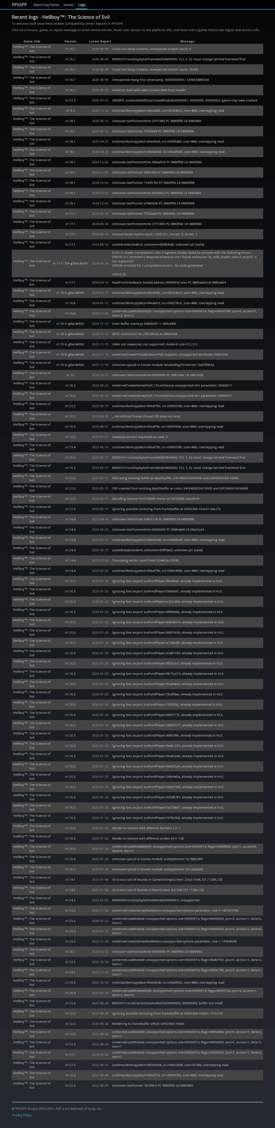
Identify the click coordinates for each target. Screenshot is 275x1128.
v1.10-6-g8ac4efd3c (70, 293)
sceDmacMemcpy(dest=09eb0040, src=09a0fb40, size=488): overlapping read (168, 540)
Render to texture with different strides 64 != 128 (148, 838)
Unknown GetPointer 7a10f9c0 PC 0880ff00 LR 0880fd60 (152, 1085)
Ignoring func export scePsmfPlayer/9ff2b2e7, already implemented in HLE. (167, 663)
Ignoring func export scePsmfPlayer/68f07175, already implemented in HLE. (167, 715)
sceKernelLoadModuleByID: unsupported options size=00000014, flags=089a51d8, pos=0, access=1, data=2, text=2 (185, 313)
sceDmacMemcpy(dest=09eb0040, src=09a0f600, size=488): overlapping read (168, 983)
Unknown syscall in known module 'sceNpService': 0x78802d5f (157, 859)
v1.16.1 (70, 49)
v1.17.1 (70, 214)
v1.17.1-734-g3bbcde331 (70, 263)
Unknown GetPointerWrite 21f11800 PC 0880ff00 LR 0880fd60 (157, 121)
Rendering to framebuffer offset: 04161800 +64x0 (148, 1024)
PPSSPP (19, 4)
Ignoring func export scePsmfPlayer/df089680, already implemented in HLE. (167, 612)
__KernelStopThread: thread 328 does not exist (146, 416)
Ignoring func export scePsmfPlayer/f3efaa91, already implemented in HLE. (167, 591)
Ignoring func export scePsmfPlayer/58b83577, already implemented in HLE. (168, 725)
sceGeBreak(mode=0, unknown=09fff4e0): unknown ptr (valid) (157, 550)
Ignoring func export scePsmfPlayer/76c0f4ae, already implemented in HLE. (167, 694)
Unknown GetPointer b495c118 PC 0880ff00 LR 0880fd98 (153, 519)
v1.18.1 (70, 121)
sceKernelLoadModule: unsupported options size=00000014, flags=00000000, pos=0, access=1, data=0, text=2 (187, 921)
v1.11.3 (70, 100)
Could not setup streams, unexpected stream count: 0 (151, 49)
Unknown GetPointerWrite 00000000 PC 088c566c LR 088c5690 (157, 375)
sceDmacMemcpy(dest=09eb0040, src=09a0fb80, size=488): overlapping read (168, 152)
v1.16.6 (70, 303)
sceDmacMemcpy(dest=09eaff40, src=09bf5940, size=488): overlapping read (167, 427)
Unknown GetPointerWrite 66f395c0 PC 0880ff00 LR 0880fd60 (156, 193)
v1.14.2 (70, 900)
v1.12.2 (70, 406)
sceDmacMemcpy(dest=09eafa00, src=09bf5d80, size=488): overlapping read (168, 141)
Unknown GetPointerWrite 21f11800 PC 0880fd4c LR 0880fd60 (157, 224)
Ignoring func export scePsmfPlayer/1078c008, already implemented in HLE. (168, 818)
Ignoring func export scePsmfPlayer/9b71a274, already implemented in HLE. (168, 674)
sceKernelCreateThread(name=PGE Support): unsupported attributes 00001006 (170, 354)
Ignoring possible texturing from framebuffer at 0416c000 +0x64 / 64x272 (166, 509)
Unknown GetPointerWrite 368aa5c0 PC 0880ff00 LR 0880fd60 (157, 162)
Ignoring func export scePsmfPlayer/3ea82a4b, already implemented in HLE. (168, 756)
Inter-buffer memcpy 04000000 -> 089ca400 (144, 324)
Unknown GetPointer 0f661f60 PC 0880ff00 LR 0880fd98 (152, 172)
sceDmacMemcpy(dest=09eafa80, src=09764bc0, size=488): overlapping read (168, 111)
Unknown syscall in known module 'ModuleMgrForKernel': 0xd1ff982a (163, 365)
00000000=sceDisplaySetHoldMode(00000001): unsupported (155, 900)
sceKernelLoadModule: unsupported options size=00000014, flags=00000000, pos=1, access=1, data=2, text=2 (187, 1055)
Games (69, 5)
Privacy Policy (22, 1115)
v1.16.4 (70, 993)
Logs (81, 5)
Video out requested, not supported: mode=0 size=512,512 (154, 344)
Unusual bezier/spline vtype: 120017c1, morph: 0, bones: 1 (154, 234)
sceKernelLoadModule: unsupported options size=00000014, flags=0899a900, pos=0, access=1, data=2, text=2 (187, 1034)
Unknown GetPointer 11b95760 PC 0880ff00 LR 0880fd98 (153, 183)
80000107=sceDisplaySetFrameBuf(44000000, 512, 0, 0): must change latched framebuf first (179, 59)
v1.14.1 (70, 880)
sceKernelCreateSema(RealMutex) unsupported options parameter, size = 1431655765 (175, 910)
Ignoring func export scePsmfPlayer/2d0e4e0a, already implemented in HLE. (168, 777)
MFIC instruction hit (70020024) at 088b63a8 (144, 334)
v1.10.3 (70, 427)
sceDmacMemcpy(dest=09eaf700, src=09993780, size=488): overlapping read (168, 447)
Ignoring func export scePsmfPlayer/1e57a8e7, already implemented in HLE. (168, 807)
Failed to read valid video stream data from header (149, 90)
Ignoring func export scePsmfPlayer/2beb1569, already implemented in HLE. (168, 787)
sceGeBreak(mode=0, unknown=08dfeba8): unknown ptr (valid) (158, 244)
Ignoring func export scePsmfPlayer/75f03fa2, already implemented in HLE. (167, 705)
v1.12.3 (70, 478)
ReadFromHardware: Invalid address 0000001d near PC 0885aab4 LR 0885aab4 (169, 282)
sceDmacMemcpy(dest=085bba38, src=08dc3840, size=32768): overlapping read (170, 1065)
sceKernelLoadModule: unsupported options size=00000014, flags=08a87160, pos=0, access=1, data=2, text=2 (187, 962)
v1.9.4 (70, 111)
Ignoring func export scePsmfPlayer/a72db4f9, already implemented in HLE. (168, 643)
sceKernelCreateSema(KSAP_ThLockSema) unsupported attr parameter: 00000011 (172, 385)
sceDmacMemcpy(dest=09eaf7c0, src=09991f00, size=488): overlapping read (167, 1075)
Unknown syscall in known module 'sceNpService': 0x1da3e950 (157, 869)
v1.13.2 (70, 437)
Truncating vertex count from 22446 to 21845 (145, 560)
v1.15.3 (70, 457)
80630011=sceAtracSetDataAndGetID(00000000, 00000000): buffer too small (167, 1003)
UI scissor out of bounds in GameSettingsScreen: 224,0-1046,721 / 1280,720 (167, 880)
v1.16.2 (70, 385)
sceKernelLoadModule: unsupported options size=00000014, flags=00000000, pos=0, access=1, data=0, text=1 (187, 931)
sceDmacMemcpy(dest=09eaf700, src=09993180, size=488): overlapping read (168, 406)
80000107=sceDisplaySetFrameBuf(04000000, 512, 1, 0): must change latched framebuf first (179, 468)
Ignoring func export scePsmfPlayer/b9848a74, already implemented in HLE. (168, 622)
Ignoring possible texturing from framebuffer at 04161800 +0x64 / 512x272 (167, 1013)
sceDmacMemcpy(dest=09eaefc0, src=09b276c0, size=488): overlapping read (168, 303)
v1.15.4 (70, 447)
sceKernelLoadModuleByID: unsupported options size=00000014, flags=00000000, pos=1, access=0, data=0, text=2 (185, 849)
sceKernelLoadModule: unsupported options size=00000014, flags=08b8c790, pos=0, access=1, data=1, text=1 (187, 972)
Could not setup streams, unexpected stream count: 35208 (155, 69)
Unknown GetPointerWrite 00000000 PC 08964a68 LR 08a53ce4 (158, 530)
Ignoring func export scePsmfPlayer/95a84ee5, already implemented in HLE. (168, 684)
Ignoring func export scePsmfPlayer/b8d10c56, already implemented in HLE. (168, 632)
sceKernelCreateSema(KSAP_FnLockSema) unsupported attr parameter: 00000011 (172, 396)
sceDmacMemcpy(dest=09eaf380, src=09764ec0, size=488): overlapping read (168, 293)
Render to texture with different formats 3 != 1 (146, 828)
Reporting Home (46, 5)
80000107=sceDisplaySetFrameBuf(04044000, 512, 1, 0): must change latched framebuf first (179, 457)
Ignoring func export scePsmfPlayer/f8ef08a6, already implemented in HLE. (167, 581)
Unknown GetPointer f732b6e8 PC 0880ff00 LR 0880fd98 (153, 131)
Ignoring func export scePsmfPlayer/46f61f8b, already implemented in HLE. (167, 735)
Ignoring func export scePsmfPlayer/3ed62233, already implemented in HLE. (168, 746)
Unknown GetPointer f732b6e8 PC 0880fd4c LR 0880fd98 (153, 214)
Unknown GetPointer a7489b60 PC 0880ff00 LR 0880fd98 (153, 203)
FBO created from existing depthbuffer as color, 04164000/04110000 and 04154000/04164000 (180, 488)
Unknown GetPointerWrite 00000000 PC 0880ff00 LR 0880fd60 (157, 952)
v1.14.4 (70, 519)
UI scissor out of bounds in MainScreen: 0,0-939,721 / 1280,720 (158, 890)
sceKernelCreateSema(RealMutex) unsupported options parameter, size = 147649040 (174, 941)
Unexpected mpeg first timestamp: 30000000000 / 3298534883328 (160, 80)
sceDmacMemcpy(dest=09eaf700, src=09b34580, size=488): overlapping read (168, 571)
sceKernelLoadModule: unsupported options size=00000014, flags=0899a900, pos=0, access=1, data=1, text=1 (187, 1044)
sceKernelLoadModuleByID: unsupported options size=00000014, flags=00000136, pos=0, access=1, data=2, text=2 (185, 993)
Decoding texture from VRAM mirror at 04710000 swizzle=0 (155, 499)
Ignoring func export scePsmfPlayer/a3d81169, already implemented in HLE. (168, 653)
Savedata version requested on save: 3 (140, 437)
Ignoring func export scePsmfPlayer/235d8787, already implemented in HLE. (168, 797)
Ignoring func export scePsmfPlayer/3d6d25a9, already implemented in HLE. (168, 766)
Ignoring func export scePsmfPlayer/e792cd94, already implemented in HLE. (168, 602)
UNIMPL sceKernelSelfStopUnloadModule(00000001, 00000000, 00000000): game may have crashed (184, 100)
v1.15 (70, 375)
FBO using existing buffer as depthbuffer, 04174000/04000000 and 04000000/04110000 (175, 478)
